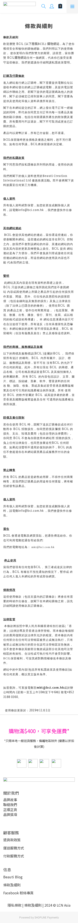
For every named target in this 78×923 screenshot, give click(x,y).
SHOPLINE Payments (46, 917)
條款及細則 (12, 884)
